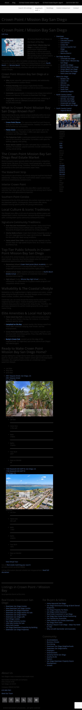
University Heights (67, 91)
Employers (50, 650)
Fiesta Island (10, 130)
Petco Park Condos (12, 625)
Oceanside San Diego (68, 103)
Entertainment (52, 653)
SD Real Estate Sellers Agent (29, 3)
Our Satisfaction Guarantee (56, 618)
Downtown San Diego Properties (17, 610)
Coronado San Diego (68, 59)
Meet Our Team (7, 693)
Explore (49, 659)
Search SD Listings (25, 8)
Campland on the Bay (14, 324)
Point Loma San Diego (68, 73)
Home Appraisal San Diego (56, 603)
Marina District (66, 53)
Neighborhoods (39, 9)
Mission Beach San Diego (69, 67)
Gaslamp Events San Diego (56, 655)
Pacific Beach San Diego (69, 71)
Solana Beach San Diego (69, 105)
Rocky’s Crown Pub (13, 339)
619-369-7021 (61, 145)
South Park (64, 89)
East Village (65, 38)
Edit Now (5, 34)
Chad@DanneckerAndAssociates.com (62, 170)
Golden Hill (64, 81)
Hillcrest (63, 83)
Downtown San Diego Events (57, 648)
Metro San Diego (62, 77)
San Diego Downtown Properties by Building (21, 627)
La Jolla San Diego (67, 65)
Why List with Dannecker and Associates (61, 629)
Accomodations (52, 640)
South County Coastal (64, 108)
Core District (65, 43)
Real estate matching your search (19, 565)
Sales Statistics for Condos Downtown (60, 620)
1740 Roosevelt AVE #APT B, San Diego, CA (21, 469)
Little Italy (64, 51)
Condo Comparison (63, 8)
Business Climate (53, 642)
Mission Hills (65, 85)
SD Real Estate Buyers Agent (52, 3)
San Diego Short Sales (54, 623)
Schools (49, 665)
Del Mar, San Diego (67, 99)
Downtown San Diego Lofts (15, 617)
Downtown (60, 36)
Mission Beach (15, 65)
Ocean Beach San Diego (69, 69)
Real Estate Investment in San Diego (60, 614)
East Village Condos (13, 619)
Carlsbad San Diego (68, 97)
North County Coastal (64, 95)
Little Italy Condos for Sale (15, 623)
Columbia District (67, 41)
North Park (64, 87)
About (7, 3)
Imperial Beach (66, 110)
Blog (13, 3)
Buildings (50, 8)
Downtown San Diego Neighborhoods (60, 646)
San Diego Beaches (63, 56)
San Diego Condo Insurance (57, 612)
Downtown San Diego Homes (16, 615)
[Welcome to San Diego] (3, 8)
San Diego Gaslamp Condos (16, 621)
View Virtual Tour (12, 562)
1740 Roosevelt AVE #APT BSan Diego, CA (15, 472)
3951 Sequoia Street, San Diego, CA (18, 376)
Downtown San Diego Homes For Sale (19, 613)
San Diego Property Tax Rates (57, 610)
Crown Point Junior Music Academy (32, 264)
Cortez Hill (64, 45)
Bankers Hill (65, 79)
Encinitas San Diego (68, 101)
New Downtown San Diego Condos (18, 608)
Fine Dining (51, 644)
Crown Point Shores (13, 122)
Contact (76, 8)
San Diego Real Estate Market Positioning (61, 616)
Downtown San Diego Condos (16, 606)
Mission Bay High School (29, 279)
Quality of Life (52, 657)
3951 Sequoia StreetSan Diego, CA (13, 379)
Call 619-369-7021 (72, 3)
